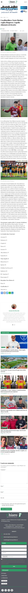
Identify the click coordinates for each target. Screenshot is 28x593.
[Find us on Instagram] (5, 590)
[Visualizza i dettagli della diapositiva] (14, 9)
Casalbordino (4, 393)
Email (2, 492)
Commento (3, 469)
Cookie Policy (4, 583)
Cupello (2, 353)
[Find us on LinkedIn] (9, 590)
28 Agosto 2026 (8, 353)
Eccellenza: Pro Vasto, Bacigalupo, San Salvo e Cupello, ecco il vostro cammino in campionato (14, 451)
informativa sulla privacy (11, 559)
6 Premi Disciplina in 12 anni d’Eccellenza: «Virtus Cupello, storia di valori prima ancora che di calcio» (13, 350)
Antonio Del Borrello (14, 311)
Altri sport (4, 427)
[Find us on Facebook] (2, 590)
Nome (2, 486)
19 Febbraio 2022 (5, 30)
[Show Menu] (1, 2)
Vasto (3, 28)
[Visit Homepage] (13, 2)
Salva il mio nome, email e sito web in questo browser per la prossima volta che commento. (14, 504)
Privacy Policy (4, 580)
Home (2, 17)
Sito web (2, 498)
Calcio (7, 17)
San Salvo (3, 373)
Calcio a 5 (4, 387)
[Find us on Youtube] (12, 590)
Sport (4, 17)
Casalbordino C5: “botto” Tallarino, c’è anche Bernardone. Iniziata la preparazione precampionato (13, 390)
